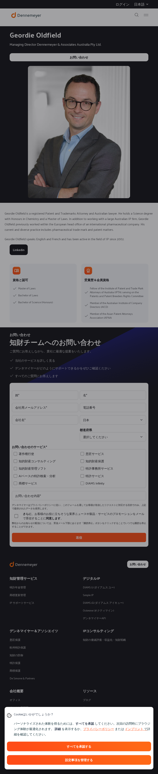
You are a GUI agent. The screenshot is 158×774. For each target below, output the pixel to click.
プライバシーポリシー (98, 729)
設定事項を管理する (79, 760)
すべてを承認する (79, 746)
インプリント (134, 729)
